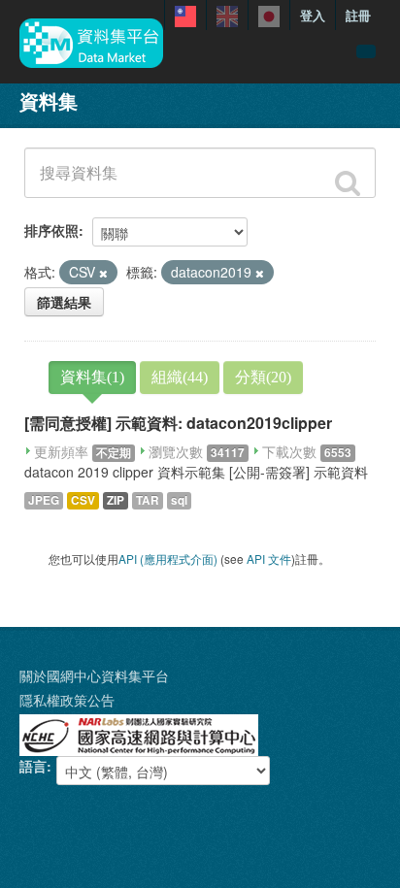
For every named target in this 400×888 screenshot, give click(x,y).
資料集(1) (92, 377)
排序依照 (51, 230)
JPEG (43, 500)
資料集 (48, 100)
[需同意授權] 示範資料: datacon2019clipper (178, 422)
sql (179, 500)
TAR (147, 500)
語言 (33, 765)
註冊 (358, 15)
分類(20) (263, 377)
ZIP (115, 500)
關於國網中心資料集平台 (94, 675)
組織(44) (179, 377)
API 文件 (269, 558)
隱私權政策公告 (67, 699)
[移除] (103, 272)
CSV (83, 500)
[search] (347, 183)
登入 (312, 15)
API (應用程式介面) (167, 558)
